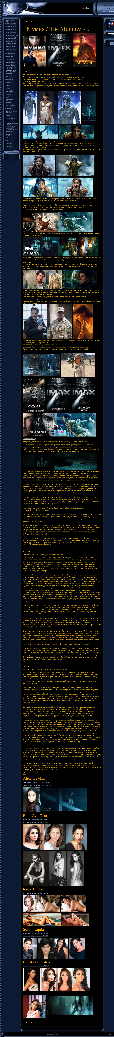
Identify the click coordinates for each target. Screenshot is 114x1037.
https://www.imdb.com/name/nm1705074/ (35, 933)
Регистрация (110, 11)
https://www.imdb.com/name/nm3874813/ (35, 822)
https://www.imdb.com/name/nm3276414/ (35, 966)
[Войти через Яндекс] (112, 23)
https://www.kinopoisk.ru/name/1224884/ (35, 936)
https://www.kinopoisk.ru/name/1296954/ (37, 785)
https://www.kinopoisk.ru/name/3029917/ (35, 819)
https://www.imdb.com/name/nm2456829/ (37, 782)
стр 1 (25, 21)
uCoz (110, 1034)
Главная (104, 11)
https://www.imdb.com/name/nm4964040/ (35, 893)
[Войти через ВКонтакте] (109, 23)
